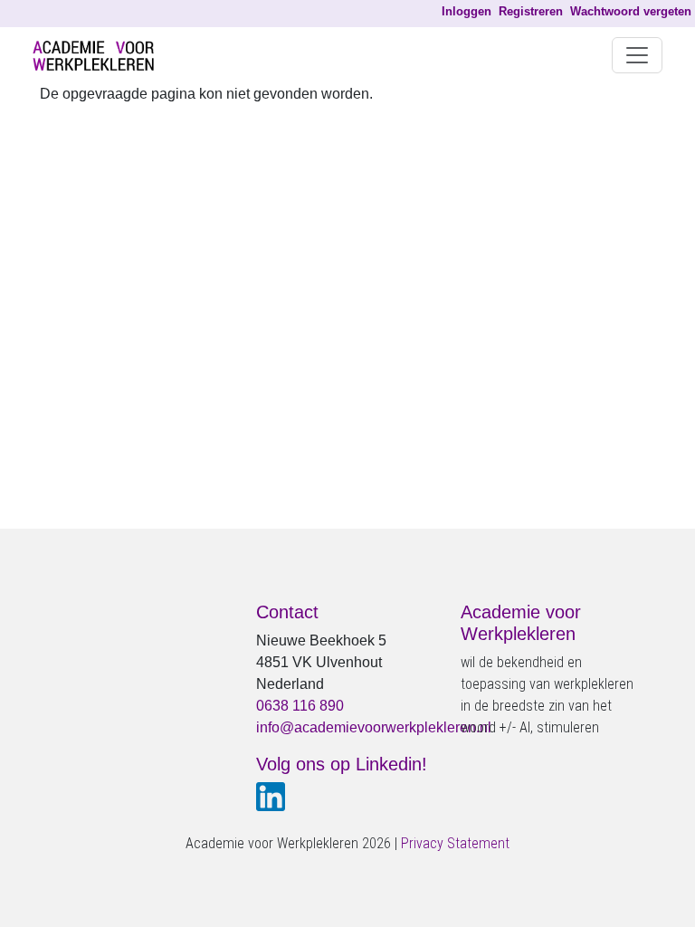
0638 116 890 (300, 705)
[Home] (100, 55)
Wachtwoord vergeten (630, 11)
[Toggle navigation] (637, 55)
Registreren (531, 11)
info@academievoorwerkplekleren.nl (373, 727)
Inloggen (466, 11)
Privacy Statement (455, 843)
